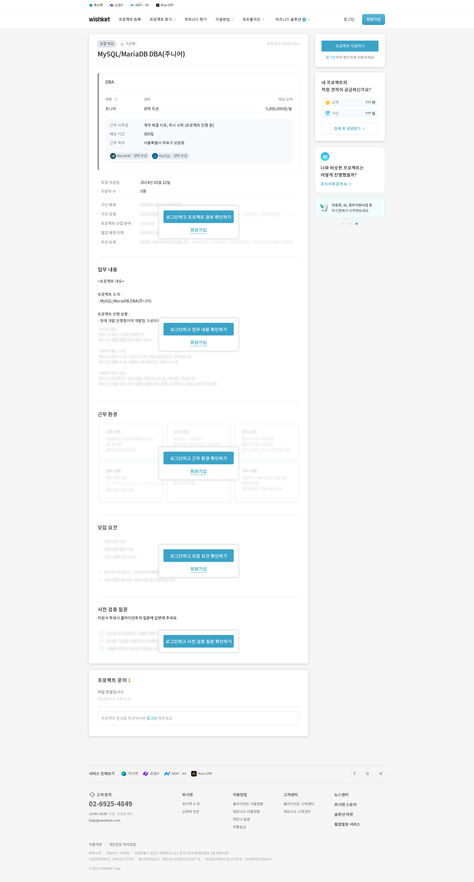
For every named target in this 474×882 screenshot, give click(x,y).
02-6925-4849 (110, 804)
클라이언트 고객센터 (299, 804)
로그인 (151, 718)
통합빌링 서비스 (347, 824)
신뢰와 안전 (190, 811)
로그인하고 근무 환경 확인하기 (198, 458)
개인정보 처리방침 (122, 844)
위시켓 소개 (190, 804)
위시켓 (133, 773)
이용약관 (95, 844)
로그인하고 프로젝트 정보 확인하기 (198, 217)
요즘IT (154, 773)
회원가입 (198, 229)
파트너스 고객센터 (297, 811)
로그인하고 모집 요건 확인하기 (198, 556)
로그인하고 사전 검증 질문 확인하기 (199, 641)
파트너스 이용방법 (246, 811)
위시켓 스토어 (345, 804)
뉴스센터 (341, 794)
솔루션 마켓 (343, 814)
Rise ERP (205, 773)
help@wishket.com (104, 820)
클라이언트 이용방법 (248, 804)
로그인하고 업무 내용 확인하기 (198, 329)
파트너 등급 (241, 819)
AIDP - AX (178, 773)
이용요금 (239, 827)
